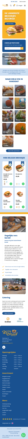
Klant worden (23, 1)
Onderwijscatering (6, 404)
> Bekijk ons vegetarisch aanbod (13, 62)
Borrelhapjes (5, 393)
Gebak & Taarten (6, 387)
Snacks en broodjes (6, 391)
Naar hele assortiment (14, 150)
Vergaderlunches (6, 378)
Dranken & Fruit (6, 385)
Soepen (4, 396)
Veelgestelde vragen (7, 410)
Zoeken (4, 414)
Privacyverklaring (14, 433)
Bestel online (10, 23)
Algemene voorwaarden (14, 431)
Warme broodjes (6, 383)
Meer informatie (9, 313)
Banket (4, 389)
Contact (4, 412)
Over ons (4, 408)
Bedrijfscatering (6, 406)
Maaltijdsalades (6, 380)
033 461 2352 (14, 1)
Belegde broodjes (6, 376)
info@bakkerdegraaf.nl (7, 343)
